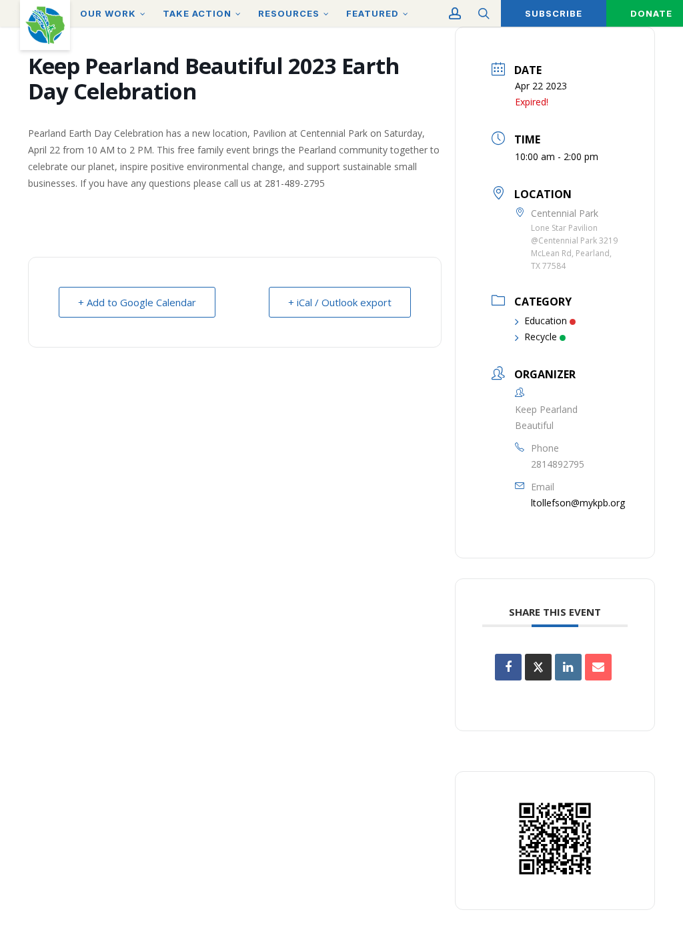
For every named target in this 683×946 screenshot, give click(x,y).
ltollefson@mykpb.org (578, 502)
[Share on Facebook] (508, 667)
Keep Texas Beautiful (45, 25)
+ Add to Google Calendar (137, 302)
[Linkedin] (568, 667)
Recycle (540, 336)
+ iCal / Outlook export (340, 302)
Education (545, 320)
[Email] (598, 667)
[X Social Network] (538, 667)
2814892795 (557, 464)
